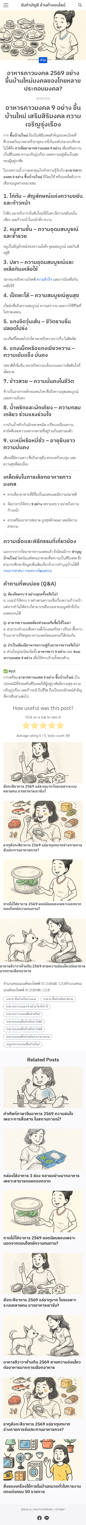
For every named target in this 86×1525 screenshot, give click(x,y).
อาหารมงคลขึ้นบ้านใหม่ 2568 (24, 1029)
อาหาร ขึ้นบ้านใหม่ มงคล (21, 999)
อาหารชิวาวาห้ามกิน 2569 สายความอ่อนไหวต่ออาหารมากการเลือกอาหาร (42, 968)
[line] (46, 1518)
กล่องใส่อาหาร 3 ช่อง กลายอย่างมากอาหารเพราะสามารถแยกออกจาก (41, 1179)
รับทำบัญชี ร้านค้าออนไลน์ (43, 5)
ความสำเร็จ (44, 279)
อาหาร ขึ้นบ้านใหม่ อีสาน (58, 999)
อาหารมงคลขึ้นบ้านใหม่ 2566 (24, 1021)
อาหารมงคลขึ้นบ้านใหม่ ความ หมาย (28, 1036)
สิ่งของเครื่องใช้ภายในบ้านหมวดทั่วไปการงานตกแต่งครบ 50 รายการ (42, 1489)
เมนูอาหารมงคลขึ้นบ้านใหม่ (23, 1044)
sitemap (60, 1509)
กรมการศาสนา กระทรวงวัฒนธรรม (27, 570)
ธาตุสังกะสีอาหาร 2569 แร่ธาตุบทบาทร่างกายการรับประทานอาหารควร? (42, 847)
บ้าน (43, 60)
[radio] (26, 726)
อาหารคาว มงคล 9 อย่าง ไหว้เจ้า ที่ (27, 1006)
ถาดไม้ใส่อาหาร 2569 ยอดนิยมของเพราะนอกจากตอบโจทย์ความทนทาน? (42, 906)
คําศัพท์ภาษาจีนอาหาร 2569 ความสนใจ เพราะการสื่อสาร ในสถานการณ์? (38, 1117)
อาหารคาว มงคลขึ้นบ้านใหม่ (23, 1014)
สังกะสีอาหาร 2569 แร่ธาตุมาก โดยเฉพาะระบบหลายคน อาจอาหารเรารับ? (40, 789)
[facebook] (39, 1518)
